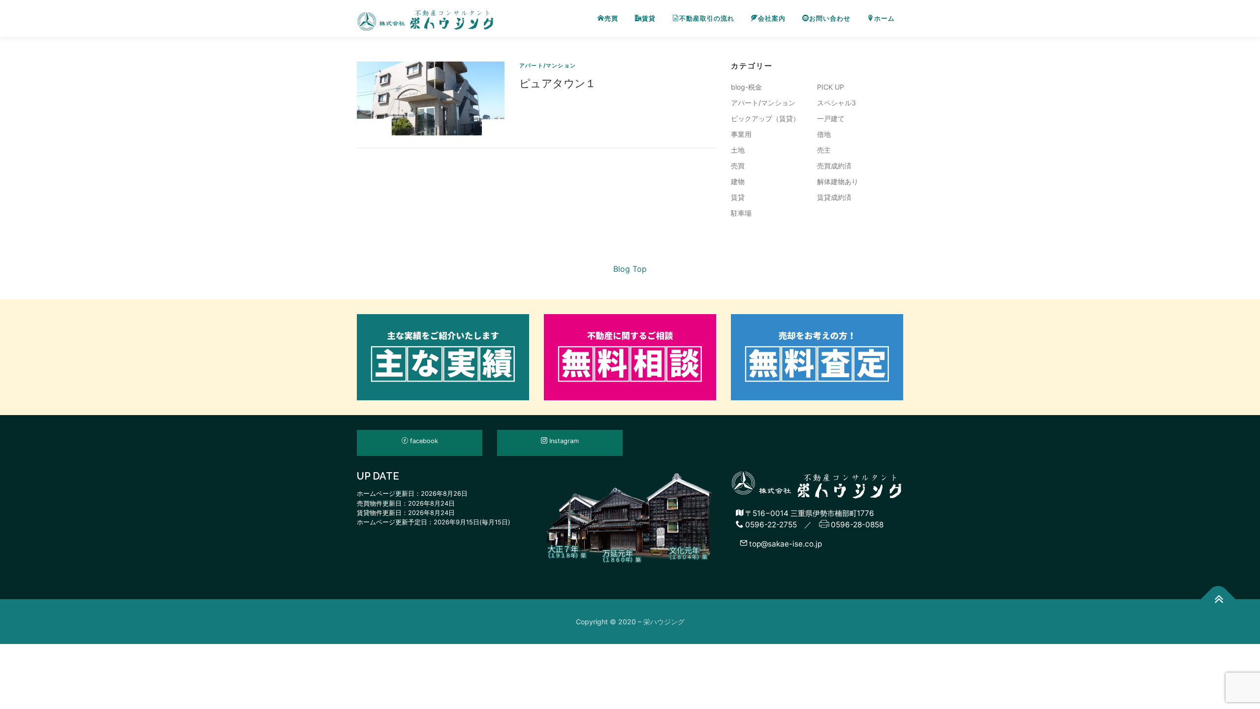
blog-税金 (746, 87)
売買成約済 (834, 165)
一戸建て (831, 118)
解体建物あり (837, 181)
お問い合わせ (829, 18)
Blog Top (630, 269)
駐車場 (741, 213)
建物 (738, 181)
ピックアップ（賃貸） (765, 118)
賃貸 (649, 18)
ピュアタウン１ (557, 82)
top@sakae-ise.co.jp (784, 543)
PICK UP (830, 87)
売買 (611, 18)
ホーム (884, 18)
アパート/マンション (547, 65)
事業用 (741, 134)
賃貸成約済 (834, 197)
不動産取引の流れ (706, 18)
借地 (824, 134)
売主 (824, 150)
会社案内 (772, 18)
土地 (738, 150)
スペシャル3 (836, 102)
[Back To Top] (1218, 599)
